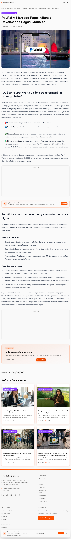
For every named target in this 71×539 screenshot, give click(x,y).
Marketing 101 (43, 501)
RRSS (41, 493)
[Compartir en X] (9, 372)
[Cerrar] (66, 533)
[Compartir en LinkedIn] (14, 372)
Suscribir (64, 204)
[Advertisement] (35, 182)
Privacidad (4, 527)
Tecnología (42, 496)
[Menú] (68, 2)
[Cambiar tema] (64, 2)
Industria (41, 484)
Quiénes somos (6, 514)
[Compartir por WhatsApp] (18, 372)
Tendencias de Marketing (13, 9)
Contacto (4, 522)
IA (39, 482)
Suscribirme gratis (47, 518)
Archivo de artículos (7, 511)
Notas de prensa (6, 525)
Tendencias (42, 479)
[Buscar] (60, 2)
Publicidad (42, 487)
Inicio (2, 9)
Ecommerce (42, 490)
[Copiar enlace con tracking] (22, 372)
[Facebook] (15, 495)
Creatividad (42, 498)
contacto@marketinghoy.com (12, 488)
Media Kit (4, 519)
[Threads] (19, 495)
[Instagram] (7, 495)
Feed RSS (6, 491)
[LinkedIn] (11, 495)
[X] (3, 495)
